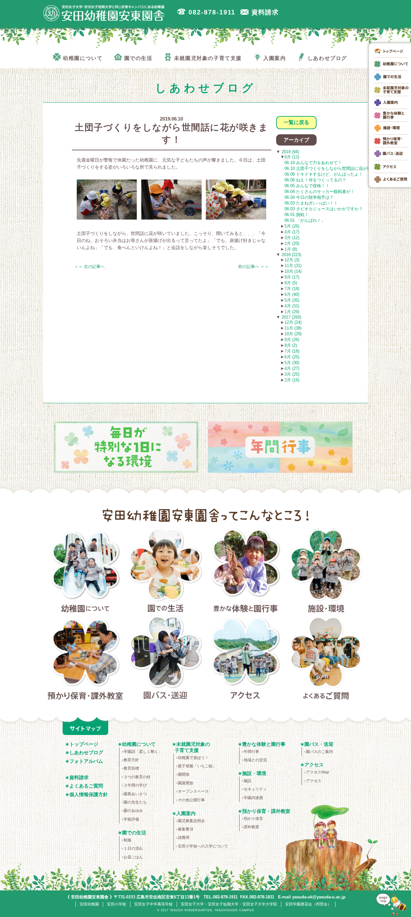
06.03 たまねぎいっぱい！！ (311, 203)
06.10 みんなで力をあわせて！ (313, 162)
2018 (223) (290, 254)
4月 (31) (291, 306)
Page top (392, 904)
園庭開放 (185, 783)
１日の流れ (133, 848)
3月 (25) (291, 374)
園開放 (183, 774)
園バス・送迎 (165, 658)
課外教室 (251, 827)
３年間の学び (135, 785)
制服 (127, 840)
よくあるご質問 (326, 658)
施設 (247, 781)
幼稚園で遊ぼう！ (193, 757)
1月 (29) (291, 311)
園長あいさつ (135, 794)
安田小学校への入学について (203, 846)
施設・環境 (326, 572)
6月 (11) (291, 156)
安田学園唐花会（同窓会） (308, 904)
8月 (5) (290, 282)
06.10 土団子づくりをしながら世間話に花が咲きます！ (336, 168)
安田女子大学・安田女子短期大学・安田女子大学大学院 (229, 904)
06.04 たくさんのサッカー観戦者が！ (319, 191)
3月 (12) (291, 237)
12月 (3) (291, 259)
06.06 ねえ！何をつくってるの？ (315, 180)
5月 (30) (291, 362)
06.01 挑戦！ (296, 214)
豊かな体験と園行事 (246, 572)
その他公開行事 (191, 800)
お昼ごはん (133, 857)
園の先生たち (135, 802)
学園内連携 (253, 798)
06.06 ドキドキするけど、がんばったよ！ (323, 174)
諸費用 (183, 837)
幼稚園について (85, 572)
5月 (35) (291, 300)
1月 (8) (290, 249)
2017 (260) (290, 317)
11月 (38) (293, 328)
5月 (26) (291, 226)
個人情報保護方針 (88, 794)
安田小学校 (116, 904)
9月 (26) (291, 339)
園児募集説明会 (191, 821)
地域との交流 (255, 760)
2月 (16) (291, 380)
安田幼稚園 (89, 904)
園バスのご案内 (319, 751)
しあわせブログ (86, 752)
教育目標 (131, 768)
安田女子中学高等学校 (153, 904)
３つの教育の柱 (137, 777)
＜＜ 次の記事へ (89, 266)
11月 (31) (293, 265)
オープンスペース (193, 791)
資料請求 (79, 777)
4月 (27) (291, 368)
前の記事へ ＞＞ (253, 266)
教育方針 (131, 760)
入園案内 (186, 813)
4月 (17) (291, 231)
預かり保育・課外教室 (85, 658)
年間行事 (251, 751)
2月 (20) (291, 243)
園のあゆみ (133, 810)
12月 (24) (293, 322)
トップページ (83, 744)
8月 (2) (290, 345)
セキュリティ (255, 789)
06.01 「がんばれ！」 (304, 220)
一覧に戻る (296, 122)
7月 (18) (291, 288)
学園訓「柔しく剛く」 (143, 751)
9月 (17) (291, 277)
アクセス (246, 658)
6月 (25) (291, 356)
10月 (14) (293, 271)
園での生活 (165, 572)
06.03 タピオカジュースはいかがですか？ (323, 208)
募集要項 (185, 829)
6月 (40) (291, 294)
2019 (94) (289, 151)
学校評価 (131, 819)
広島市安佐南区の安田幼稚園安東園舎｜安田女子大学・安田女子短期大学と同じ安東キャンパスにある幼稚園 (104, 13)
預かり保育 (253, 818)
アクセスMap (317, 772)
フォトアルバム (86, 761)
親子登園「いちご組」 (197, 766)
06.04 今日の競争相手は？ (309, 197)
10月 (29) (293, 333)
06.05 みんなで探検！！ (306, 185)
